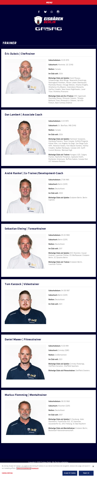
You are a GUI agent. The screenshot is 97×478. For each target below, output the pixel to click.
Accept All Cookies (70, 473)
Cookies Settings (7, 473)
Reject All (86, 473)
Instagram (58, 12)
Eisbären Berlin (48, 20)
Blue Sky (45, 12)
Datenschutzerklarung (24, 468)
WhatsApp (52, 12)
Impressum (35, 468)
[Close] (93, 466)
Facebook (39, 12)
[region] (48, 470)
